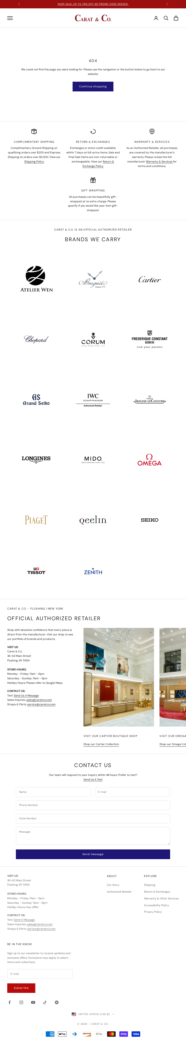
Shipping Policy (34, 161)
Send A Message (24, 920)
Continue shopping (93, 86)
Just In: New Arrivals (93, 3)
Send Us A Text (93, 779)
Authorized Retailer (119, 892)
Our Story (113, 885)
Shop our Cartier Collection (101, 744)
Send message (92, 854)
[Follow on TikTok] (45, 1002)
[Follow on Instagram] (21, 1002)
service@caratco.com (41, 704)
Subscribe (21, 988)
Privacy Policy (153, 912)
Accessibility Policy (156, 905)
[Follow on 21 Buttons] (56, 1002)
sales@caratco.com (39, 700)
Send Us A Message (26, 695)
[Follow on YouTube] (33, 1002)
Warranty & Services (159, 161)
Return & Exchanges (157, 892)
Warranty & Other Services (161, 898)
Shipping (149, 885)
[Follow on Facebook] (9, 1002)
